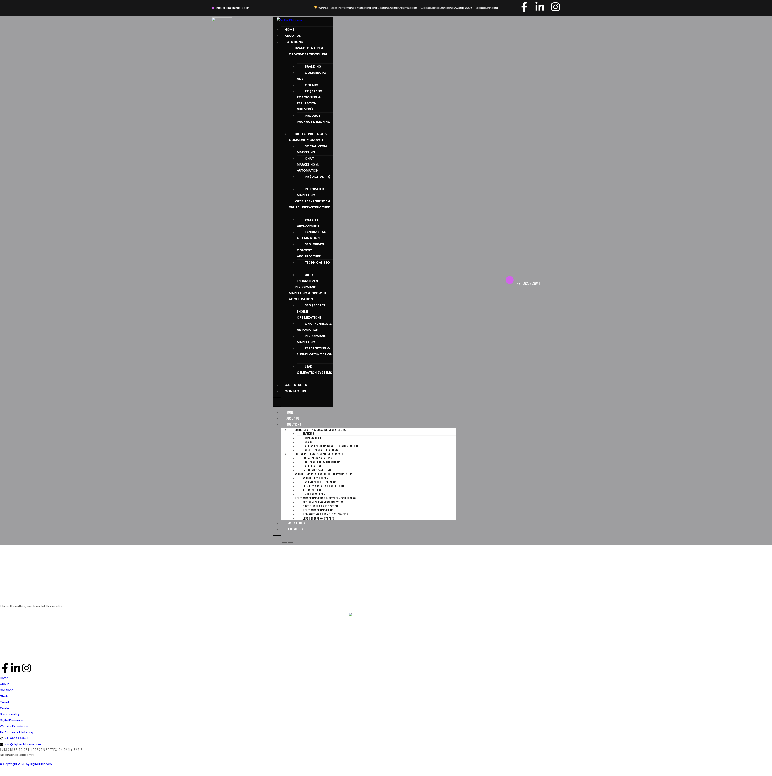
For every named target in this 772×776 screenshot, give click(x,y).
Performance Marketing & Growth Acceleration (307, 293)
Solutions (294, 42)
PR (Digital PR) (317, 176)
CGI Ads (311, 85)
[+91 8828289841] (510, 280)
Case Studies (296, 385)
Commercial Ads (311, 75)
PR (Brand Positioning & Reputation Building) (309, 100)
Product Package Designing (313, 118)
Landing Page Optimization (312, 235)
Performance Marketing (312, 339)
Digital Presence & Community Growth (308, 137)
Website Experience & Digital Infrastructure (310, 204)
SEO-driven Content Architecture (310, 250)
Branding (313, 66)
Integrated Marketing (310, 192)
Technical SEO (317, 262)
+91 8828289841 (528, 283)
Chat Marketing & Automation (308, 164)
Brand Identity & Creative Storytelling (308, 51)
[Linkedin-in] (540, 7)
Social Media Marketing (312, 149)
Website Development (308, 222)
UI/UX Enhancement (308, 277)
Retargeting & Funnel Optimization (314, 351)
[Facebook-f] (524, 7)
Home (289, 29)
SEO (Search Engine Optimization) (311, 311)
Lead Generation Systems (314, 369)
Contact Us (295, 391)
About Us (293, 35)
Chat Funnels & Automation (314, 326)
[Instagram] (555, 7)
